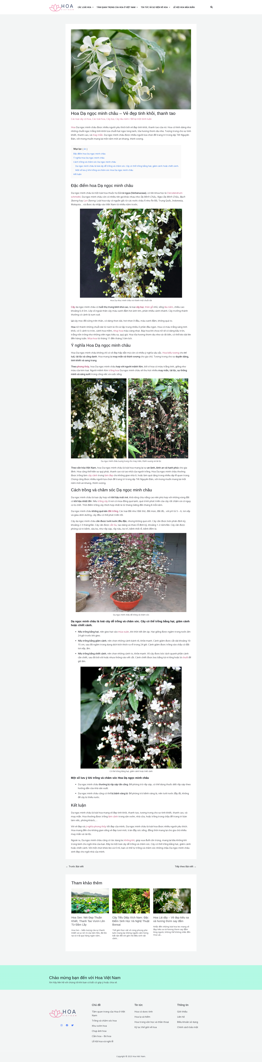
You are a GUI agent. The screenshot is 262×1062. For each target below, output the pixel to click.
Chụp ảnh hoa (99, 1031)
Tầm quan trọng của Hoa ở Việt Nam (116, 7)
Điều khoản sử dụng (187, 1021)
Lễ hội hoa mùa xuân (184, 7)
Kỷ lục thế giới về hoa (145, 1027)
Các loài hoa (84, 7)
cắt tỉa (113, 524)
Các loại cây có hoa (81, 118)
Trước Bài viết (75, 866)
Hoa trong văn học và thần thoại (151, 1021)
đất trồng (113, 511)
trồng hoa (114, 370)
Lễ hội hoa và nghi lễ (102, 1041)
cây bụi (140, 306)
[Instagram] (61, 1025)
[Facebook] (67, 1025)
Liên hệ (181, 1016)
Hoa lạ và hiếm (142, 1016)
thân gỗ (149, 306)
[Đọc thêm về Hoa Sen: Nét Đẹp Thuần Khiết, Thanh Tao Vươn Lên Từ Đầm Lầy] (90, 900)
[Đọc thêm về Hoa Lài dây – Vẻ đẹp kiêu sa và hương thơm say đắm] (172, 900)
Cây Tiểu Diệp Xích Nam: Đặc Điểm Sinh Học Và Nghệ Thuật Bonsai (130, 921)
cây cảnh (92, 475)
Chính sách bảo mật (187, 1027)
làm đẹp (109, 475)
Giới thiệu (182, 1011)
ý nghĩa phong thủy (96, 826)
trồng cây (103, 501)
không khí (129, 840)
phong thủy (83, 366)
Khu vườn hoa (99, 1025)
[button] (211, 7)
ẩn (85, 149)
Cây (73, 306)
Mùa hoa (92, 338)
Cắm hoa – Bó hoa (101, 1036)
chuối (185, 657)
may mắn (98, 134)
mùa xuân (123, 631)
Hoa (73, 127)
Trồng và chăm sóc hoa (104, 1020)
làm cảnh (113, 816)
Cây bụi (110, 118)
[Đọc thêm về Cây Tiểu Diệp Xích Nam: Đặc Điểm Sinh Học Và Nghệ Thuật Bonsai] (131, 900)
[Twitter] (72, 1025)
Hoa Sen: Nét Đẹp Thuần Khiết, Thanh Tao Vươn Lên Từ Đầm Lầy (88, 921)
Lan (86, 200)
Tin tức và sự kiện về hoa (154, 7)
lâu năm (168, 306)
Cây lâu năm (122, 118)
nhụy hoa (118, 330)
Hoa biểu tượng (170, 352)
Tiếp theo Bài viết (185, 866)
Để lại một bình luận (141, 118)
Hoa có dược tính (143, 1011)
